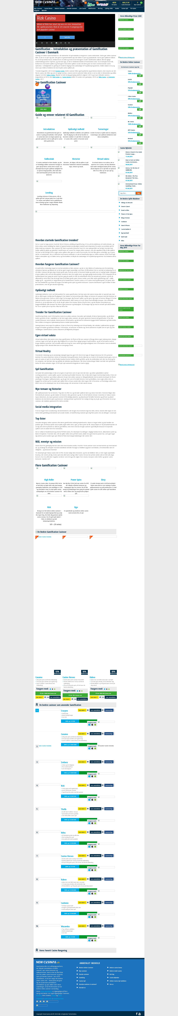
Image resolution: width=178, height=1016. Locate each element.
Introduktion (49, 129)
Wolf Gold (124, 237)
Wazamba (65, 926)
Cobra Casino (132, 96)
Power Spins (76, 479)
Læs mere (39, 697)
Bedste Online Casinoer (86, 967)
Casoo (130, 71)
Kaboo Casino (51, 75)
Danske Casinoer (72, 8)
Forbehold (39, 998)
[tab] (130, 67)
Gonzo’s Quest (125, 206)
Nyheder (44, 10)
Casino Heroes (66, 77)
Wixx (122, 240)
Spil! (88, 721)
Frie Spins (133, 8)
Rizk (49, 507)
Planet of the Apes (126, 214)
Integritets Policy (58, 998)
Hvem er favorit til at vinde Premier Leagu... (134, 153)
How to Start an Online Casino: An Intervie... (132, 161)
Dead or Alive (125, 210)
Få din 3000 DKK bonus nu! (103, 693)
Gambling (82, 977)
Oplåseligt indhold (76, 129)
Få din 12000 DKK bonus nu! (48, 693)
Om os (111, 984)
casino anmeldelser (46, 991)
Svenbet (130, 105)
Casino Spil (124, 8)
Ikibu (63, 832)
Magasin (36, 10)
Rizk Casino (46, 18)
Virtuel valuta (103, 158)
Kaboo (92, 677)
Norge (60, 995)
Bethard (130, 138)
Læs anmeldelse (55, 697)
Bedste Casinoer (60, 8)
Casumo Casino (60, 71)
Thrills (63, 809)
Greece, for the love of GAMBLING (132, 169)
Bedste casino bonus (116, 967)
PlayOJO (130, 88)
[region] (76, 30)
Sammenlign (109, 710)
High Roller (49, 479)
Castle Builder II (126, 229)
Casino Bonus (48, 8)
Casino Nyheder (114, 977)
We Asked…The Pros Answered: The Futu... (132, 177)
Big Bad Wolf (125, 233)
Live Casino (82, 8)
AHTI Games (131, 130)
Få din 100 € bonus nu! (75, 695)
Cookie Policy (48, 998)
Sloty (103, 479)
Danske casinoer (84, 974)
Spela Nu (67, 37)
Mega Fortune (125, 218)
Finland (53, 995)
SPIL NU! (43, 109)
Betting (100, 8)
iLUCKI (130, 79)
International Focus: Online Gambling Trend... (134, 185)
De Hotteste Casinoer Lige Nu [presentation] (130, 67)
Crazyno (64, 710)
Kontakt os (82, 987)
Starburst (124, 221)
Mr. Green (131, 122)
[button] (38, 44)
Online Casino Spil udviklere (118, 981)
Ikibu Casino (102, 77)
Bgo (76, 507)
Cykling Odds (109, 8)
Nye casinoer (83, 971)
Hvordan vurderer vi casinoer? (88, 984)
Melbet (130, 113)
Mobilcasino (92, 8)
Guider (117, 8)
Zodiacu (64, 762)
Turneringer (103, 129)
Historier (76, 158)
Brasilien (39, 995)
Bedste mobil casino (116, 971)
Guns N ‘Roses (125, 225)
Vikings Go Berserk (126, 202)
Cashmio (65, 902)
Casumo (38, 677)
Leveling (49, 192)
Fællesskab (49, 158)
